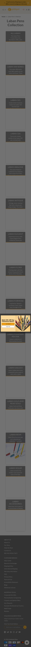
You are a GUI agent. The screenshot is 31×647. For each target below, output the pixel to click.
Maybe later (8, 326)
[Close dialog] (29, 317)
